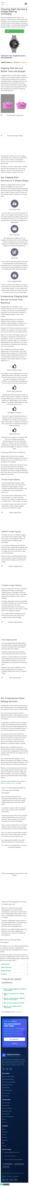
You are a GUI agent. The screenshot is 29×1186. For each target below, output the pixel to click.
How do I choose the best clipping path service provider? (14, 998)
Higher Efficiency (6, 967)
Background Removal (7, 1084)
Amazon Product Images (8, 1076)
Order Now (14, 1043)
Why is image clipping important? (14, 1003)
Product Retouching (7, 1090)
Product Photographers (8, 1116)
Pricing (3, 1119)
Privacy (9, 1176)
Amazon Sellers (6, 1102)
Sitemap (15, 1176)
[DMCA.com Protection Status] (4, 1185)
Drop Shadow (5, 1095)
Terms (4, 1176)
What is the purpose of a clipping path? (14, 994)
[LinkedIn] (10, 1069)
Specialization (5, 964)
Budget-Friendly (6, 970)
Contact (4, 1145)
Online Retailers (6, 1113)
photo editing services (9, 783)
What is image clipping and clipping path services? (15, 989)
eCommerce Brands (7, 1108)
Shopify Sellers (5, 1105)
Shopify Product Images (8, 1079)
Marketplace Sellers (7, 1111)
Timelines (4, 974)
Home (3, 1129)
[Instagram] (7, 1069)
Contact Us (18, 1012)
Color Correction (6, 1093)
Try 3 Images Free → (14, 1039)
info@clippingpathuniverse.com (11, 1152)
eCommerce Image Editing (8, 1082)
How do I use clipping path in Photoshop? (13, 1006)
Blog (3, 1143)
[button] (25, 3)
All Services (5, 1132)
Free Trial (4, 1122)
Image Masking (6, 1087)
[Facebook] (3, 1069)
